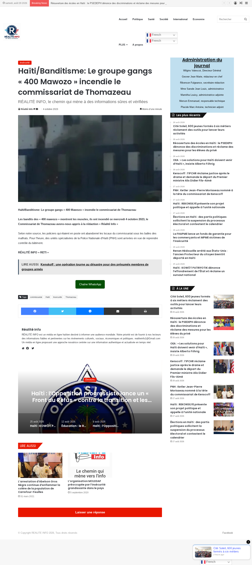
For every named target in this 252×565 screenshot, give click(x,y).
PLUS (122, 44)
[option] (90, 397)
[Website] (24, 348)
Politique (137, 19)
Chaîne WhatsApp (90, 284)
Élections (90, 379)
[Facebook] (28, 348)
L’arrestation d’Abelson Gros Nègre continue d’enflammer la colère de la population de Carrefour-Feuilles (39, 487)
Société (164, 19)
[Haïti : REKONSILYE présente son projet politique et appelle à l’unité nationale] (224, 409)
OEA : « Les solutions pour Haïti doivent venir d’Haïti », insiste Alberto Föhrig (189, 347)
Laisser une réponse (90, 512)
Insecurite (57, 297)
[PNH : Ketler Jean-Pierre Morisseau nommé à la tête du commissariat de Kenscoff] (224, 392)
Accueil (123, 19)
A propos (137, 44)
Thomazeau (70, 297)
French (156, 34)
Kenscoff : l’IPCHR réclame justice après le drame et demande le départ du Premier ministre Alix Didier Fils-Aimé (188, 369)
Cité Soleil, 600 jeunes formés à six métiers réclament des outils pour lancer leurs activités (190, 302)
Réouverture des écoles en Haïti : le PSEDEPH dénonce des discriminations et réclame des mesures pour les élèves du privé (118, 3)
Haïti (48, 297)
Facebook (227, 532)
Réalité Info (27, 109)
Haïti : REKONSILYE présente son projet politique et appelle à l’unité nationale (188, 408)
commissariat (36, 297)
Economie (198, 19)
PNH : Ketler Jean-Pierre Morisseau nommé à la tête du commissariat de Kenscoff (190, 390)
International (180, 19)
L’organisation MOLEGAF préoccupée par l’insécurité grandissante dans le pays (87, 484)
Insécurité (25, 62)
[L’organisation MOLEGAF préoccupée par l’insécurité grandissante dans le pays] (90, 465)
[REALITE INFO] (12, 32)
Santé (151, 19)
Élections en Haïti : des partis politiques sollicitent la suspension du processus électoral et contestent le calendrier (189, 429)
